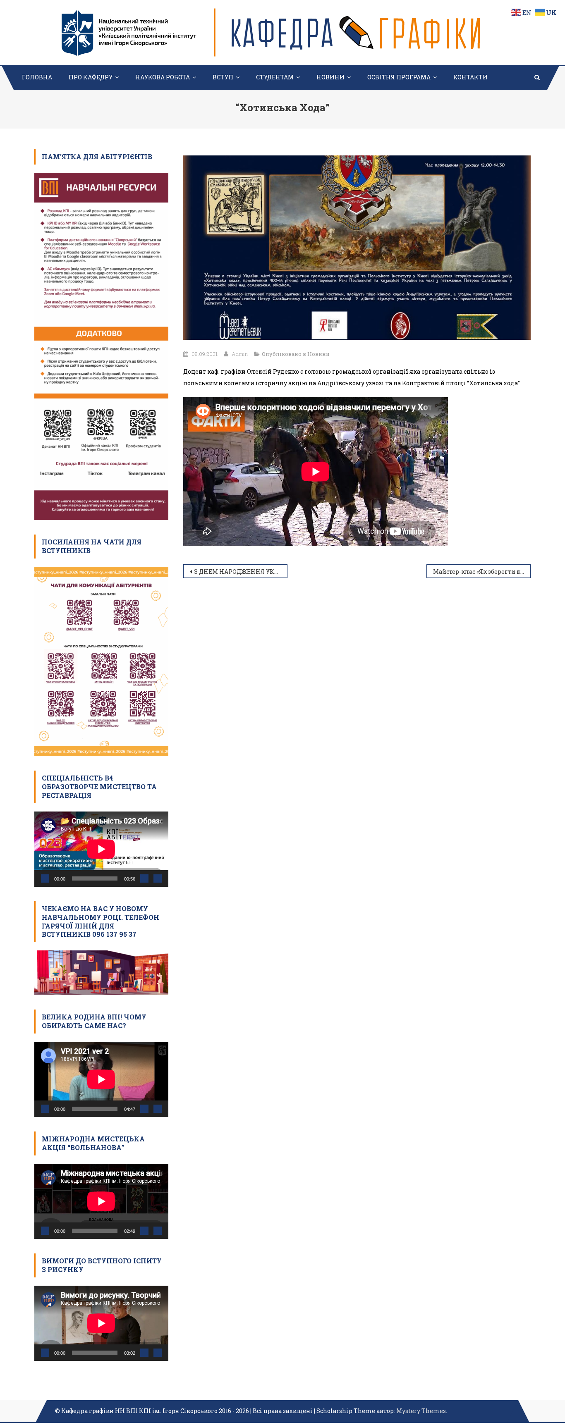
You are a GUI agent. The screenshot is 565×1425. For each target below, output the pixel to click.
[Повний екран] (157, 878)
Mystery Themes (421, 1411)
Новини (318, 354)
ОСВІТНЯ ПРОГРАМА (399, 77)
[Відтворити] (45, 878)
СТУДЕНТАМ (275, 77)
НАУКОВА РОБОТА (162, 77)
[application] (101, 849)
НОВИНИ (330, 77)
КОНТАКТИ (470, 77)
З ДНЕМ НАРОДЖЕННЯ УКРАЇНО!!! (240, 571)
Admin (240, 354)
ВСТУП (223, 77)
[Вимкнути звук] (144, 878)
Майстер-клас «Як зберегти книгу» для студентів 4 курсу (482, 571)
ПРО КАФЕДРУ (91, 77)
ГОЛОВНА (37, 77)
